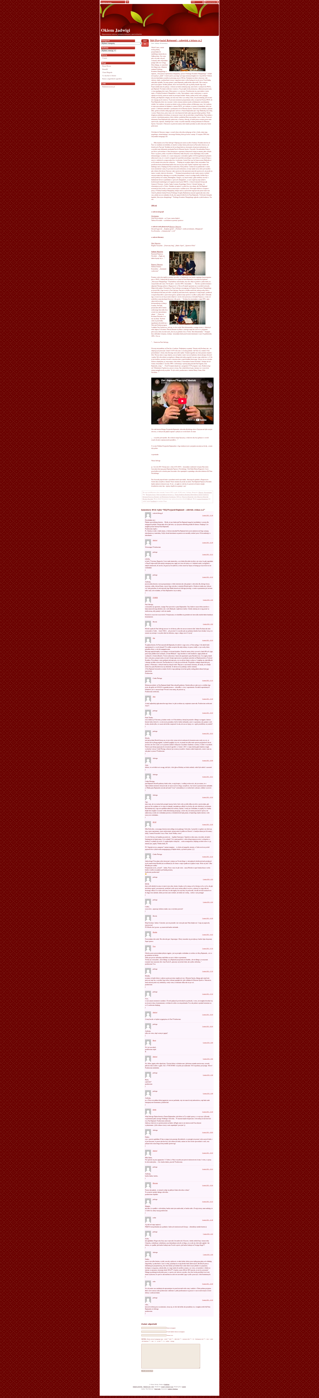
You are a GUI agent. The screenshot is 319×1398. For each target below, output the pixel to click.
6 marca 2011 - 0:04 (208, 1042)
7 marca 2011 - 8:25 (208, 1234)
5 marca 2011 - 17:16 (207, 948)
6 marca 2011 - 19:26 (207, 1185)
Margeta (155, 1183)
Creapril (184, 1386)
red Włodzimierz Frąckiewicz (168, 497)
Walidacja (138, 1386)
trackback (154, 501)
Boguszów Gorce (151, 494)
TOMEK (155, 597)
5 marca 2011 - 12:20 (207, 918)
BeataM (105, 69)
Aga (154, 638)
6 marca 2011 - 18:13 (207, 1169)
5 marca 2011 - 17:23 (207, 994)
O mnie (104, 58)
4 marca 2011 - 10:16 (207, 640)
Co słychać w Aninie (109, 76)
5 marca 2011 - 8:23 (208, 879)
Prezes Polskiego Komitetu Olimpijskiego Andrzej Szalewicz (192, 494)
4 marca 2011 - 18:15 (207, 733)
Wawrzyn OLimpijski (188, 497)
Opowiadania (208, 492)
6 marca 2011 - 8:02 (208, 1059)
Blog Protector (163, 1397)
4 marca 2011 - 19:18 (207, 797)
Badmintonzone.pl (108, 87)
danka (154, 1109)
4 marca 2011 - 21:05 (207, 824)
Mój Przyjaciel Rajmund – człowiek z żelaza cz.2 (176, 40)
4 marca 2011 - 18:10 (207, 713)
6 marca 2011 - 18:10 (207, 1153)
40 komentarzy (163, 43)
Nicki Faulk (157, 1389)
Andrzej (155, 540)
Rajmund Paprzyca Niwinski (151, 497)
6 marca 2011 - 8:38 (208, 1075)
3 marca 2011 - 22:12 (207, 554)
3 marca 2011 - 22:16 (207, 577)
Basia (154, 1040)
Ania (154, 696)
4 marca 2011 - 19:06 (207, 760)
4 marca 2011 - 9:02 (208, 624)
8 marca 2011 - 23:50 (207, 1284)
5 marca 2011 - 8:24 (208, 902)
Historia (201, 492)
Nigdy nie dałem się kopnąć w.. (165, 494)
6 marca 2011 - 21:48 (207, 1220)
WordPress (166, 1384)
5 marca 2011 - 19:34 (207, 1014)
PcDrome (174, 1397)
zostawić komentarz (202, 499)
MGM (154, 822)
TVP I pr (178, 497)
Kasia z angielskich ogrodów (112, 79)
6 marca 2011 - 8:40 (208, 1093)
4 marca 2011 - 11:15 (207, 680)
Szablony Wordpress (173, 1389)
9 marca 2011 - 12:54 (207, 1300)
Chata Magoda (107, 72)
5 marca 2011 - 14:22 (207, 934)
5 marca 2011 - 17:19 (207, 971)
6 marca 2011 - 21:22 (207, 1201)
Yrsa (154, 946)
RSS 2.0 (189, 499)
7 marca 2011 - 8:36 (208, 1254)
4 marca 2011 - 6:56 (208, 600)
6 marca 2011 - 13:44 (207, 1112)
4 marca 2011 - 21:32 (207, 856)
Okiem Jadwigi (115, 30)
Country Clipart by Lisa (167, 1386)
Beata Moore (106, 66)
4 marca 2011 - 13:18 (207, 699)
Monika (155, 932)
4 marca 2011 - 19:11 (207, 776)
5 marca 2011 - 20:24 (207, 1026)
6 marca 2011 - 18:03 (207, 1132)
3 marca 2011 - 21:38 (207, 515)
